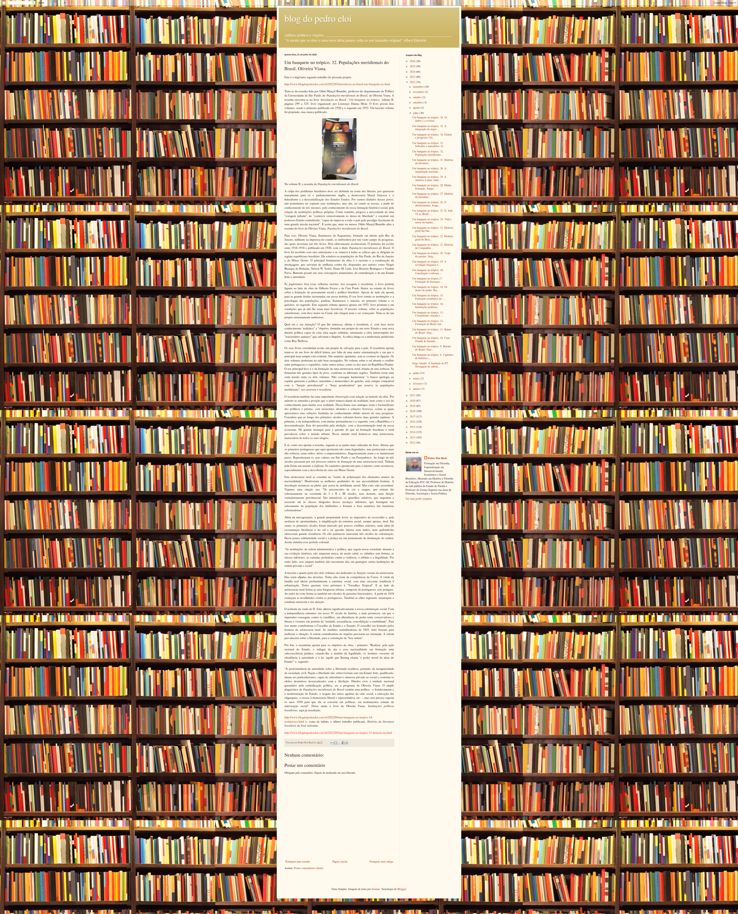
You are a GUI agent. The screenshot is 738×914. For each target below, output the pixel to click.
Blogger (401, 889)
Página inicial (339, 861)
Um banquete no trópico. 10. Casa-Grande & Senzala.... (431, 339)
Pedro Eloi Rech (437, 458)
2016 (413, 421)
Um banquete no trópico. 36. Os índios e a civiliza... (429, 118)
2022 (413, 82)
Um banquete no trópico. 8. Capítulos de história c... (432, 356)
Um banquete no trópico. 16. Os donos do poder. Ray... (429, 288)
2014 (413, 432)
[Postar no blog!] (336, 743)
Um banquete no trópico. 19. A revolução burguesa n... (429, 263)
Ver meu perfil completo (419, 498)
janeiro (417, 389)
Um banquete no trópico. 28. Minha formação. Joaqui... (431, 186)
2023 (413, 77)
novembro (419, 92)
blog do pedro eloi (318, 18)
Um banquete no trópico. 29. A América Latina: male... (429, 178)
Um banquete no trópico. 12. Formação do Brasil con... (428, 322)
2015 (413, 427)
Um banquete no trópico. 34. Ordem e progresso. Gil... (432, 136)
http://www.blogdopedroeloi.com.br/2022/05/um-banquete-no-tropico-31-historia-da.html (338, 733)
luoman (376, 889)
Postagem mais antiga (381, 861)
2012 (413, 442)
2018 (413, 411)
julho (416, 113)
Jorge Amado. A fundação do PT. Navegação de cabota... (430, 364)
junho (416, 373)
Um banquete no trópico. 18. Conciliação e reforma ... (428, 271)
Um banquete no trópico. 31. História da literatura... (432, 161)
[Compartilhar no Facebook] (343, 743)
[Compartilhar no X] (339, 743)
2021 (413, 395)
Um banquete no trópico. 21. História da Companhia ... (432, 246)
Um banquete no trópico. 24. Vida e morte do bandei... (431, 220)
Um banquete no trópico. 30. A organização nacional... (429, 169)
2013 (413, 437)
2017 (413, 416)
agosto (417, 107)
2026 (413, 61)
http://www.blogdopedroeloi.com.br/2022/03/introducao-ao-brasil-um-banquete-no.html (337, 84)
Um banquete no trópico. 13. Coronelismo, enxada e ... (428, 314)
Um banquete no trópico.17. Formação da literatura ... (427, 280)
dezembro (418, 86)
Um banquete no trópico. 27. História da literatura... (432, 195)
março (417, 378)
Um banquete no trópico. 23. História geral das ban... (432, 229)
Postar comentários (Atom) (308, 868)
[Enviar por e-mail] (332, 743)
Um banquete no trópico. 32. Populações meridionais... (428, 153)
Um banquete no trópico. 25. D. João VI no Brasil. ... (432, 212)
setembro (418, 102)
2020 (413, 400)
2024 (413, 71)
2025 (413, 66)
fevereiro (418, 383)
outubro (417, 97)
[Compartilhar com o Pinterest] (347, 743)
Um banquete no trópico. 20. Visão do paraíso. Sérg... (431, 254)
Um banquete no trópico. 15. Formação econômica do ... (428, 296)
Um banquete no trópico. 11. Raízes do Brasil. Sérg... (431, 330)
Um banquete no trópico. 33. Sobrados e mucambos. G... (428, 144)
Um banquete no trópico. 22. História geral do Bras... (432, 237)
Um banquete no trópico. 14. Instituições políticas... (428, 305)
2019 (413, 406)
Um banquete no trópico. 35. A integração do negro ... (429, 127)
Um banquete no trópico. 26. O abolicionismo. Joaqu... (429, 203)
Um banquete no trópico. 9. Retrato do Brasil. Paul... (431, 347)
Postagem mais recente (297, 861)
